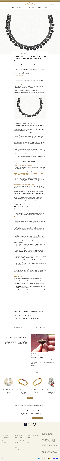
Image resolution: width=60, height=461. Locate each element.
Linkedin (28, 437)
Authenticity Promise (5, 433)
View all (30, 397)
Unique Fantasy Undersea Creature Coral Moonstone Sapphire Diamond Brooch (51, 391)
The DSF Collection (18, 433)
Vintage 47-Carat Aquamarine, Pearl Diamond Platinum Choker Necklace (8, 391)
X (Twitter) (29, 433)
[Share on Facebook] (33, 327)
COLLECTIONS (27, 7)
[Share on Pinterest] (40, 327)
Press (16, 445)
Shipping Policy (5, 442)
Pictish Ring (33, 353)
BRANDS (34, 7)
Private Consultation (5, 437)
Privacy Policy (35, 432)
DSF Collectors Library (18, 437)
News (16, 447)
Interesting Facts (18, 449)
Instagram (28, 432)
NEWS (29, 315)
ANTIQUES (40, 7)
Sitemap (3, 445)
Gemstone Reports (5, 435)
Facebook (28, 435)
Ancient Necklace (23, 53)
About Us (16, 432)
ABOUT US (46, 7)
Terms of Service (36, 433)
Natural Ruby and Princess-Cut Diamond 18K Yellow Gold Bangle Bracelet (22, 391)
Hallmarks (16, 442)
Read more (33, 365)
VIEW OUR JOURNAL (20, 315)
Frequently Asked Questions (7, 432)
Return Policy (4, 440)
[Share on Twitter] (36, 327)
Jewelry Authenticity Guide (19, 440)
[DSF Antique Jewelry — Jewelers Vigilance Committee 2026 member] (29, 424)
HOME (13, 7)
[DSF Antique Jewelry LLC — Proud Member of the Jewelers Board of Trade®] (34, 424)
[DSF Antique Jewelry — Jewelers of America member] (25, 424)
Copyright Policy (36, 435)
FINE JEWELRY (19, 7)
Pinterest (28, 440)
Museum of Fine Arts (19, 64)
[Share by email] (44, 327)
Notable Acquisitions (18, 435)
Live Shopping (17, 450)
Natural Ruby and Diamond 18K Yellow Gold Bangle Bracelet (37, 390)
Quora (28, 442)
